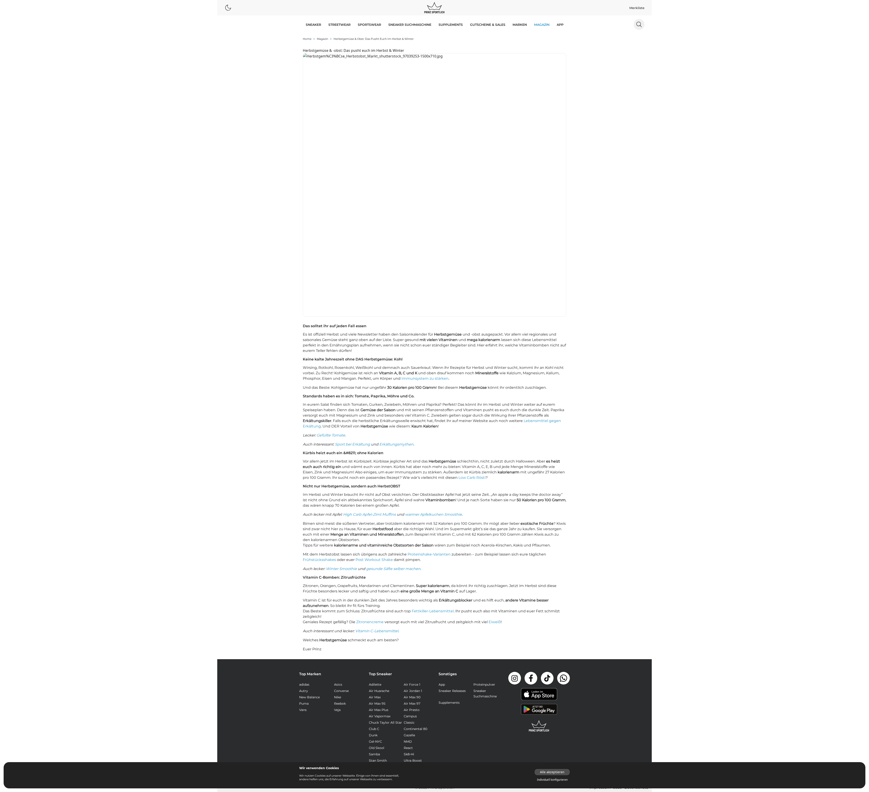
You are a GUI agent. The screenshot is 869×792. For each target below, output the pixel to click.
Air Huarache (379, 691)
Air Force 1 (412, 684)
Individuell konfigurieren (552, 780)
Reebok (340, 703)
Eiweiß (495, 622)
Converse (341, 691)
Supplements (451, 25)
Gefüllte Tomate (331, 435)
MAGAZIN (541, 25)
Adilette (375, 684)
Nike (337, 697)
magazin (322, 39)
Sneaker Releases (452, 691)
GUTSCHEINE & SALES (487, 25)
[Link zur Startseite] (539, 726)
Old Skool (376, 748)
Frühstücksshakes (319, 560)
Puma (304, 703)
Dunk (373, 735)
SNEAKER (313, 25)
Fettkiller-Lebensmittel (433, 611)
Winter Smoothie (341, 569)
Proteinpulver (484, 684)
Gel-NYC (375, 742)
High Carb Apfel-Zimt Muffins (369, 514)
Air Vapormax (379, 716)
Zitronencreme (370, 622)
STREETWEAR (339, 25)
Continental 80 (415, 729)
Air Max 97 (412, 703)
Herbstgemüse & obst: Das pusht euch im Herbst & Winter (374, 39)
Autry (303, 691)
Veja (337, 710)
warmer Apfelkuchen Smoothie (433, 514)
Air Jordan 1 (413, 691)
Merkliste (637, 8)
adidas (304, 684)
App (560, 25)
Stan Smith (378, 761)
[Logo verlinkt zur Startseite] (434, 7)
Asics (338, 684)
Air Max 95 (377, 703)
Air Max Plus (378, 710)
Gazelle (409, 735)
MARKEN (520, 25)
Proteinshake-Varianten (429, 554)
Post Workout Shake (374, 560)
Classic (409, 722)
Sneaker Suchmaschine (409, 25)
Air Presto (412, 710)
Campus (410, 716)
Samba (374, 754)
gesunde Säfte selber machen (393, 569)
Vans (303, 710)
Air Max (375, 697)
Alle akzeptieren (552, 772)
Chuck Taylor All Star (385, 722)
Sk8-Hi (409, 754)
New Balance (309, 697)
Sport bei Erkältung (352, 444)
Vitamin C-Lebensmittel (376, 631)
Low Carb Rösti (472, 477)
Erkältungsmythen (396, 444)
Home (307, 39)
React (408, 748)
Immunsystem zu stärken (425, 378)
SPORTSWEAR (369, 25)
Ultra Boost (413, 761)
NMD (408, 742)
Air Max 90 (412, 697)
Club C (374, 729)
